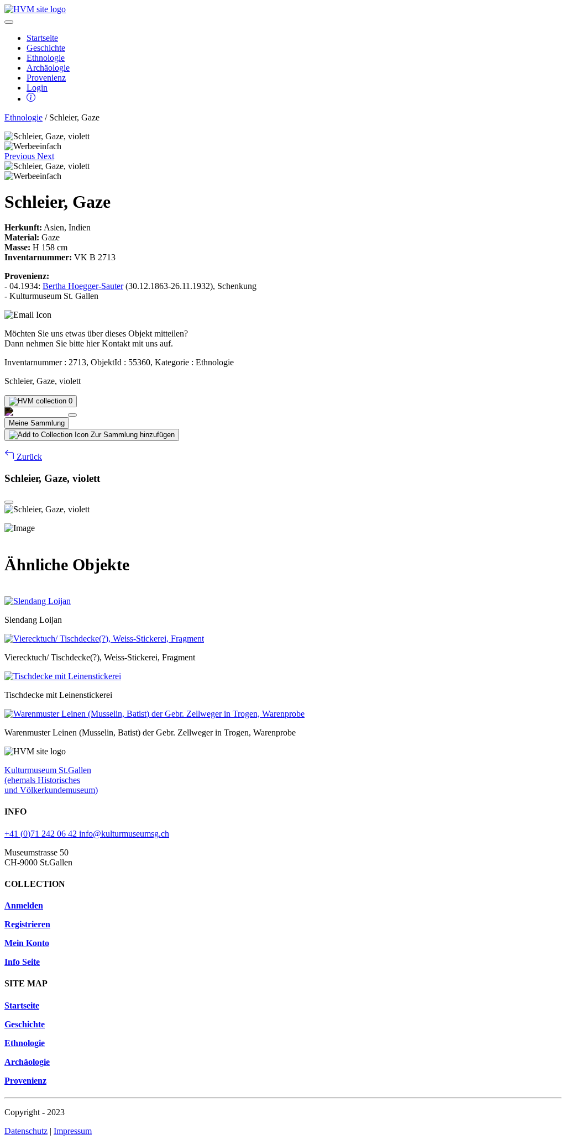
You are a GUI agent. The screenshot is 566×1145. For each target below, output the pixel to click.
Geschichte (46, 47)
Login (37, 87)
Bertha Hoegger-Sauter (83, 286)
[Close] (72, 415)
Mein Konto (26, 943)
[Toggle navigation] (8, 22)
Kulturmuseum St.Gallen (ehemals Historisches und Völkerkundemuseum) (51, 780)
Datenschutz (26, 1131)
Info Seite (22, 962)
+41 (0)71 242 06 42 (41, 833)
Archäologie (48, 67)
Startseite (42, 38)
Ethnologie (46, 57)
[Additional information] (31, 98)
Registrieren (27, 924)
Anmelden (23, 905)
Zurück (28, 456)
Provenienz (46, 77)
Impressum (73, 1131)
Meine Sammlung (37, 423)
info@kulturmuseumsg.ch (124, 833)
